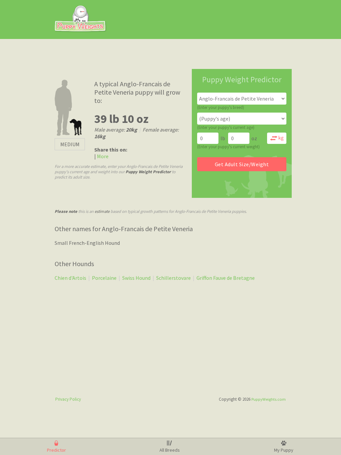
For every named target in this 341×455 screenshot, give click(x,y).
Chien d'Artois (70, 277)
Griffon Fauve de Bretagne (225, 277)
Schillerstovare (173, 277)
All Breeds (170, 450)
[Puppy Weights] (81, 30)
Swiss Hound (136, 277)
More (102, 156)
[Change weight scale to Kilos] (276, 138)
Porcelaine (104, 277)
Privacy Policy (68, 399)
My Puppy (283, 450)
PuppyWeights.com (268, 399)
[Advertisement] (214, 19)
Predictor (56, 450)
